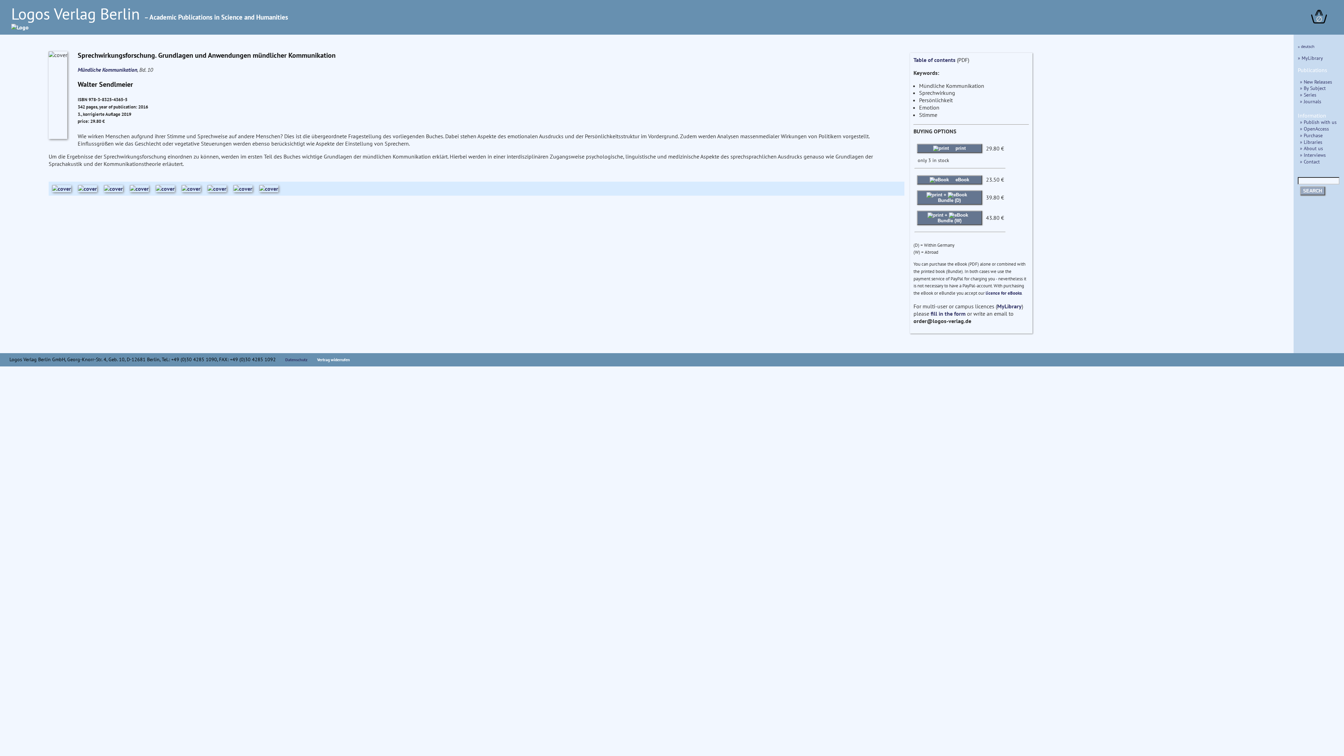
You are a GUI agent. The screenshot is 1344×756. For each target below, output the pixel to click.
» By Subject (1313, 88)
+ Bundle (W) (949, 217)
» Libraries (1311, 142)
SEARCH (1312, 191)
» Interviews (1313, 155)
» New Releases (1316, 81)
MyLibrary (1009, 306)
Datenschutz (296, 359)
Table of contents (934, 59)
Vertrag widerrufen (333, 359)
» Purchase (1311, 135)
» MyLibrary (1310, 58)
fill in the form (948, 313)
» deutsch (1306, 46)
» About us (1311, 148)
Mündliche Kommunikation (107, 69)
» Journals (1310, 101)
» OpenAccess (1314, 128)
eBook (961, 179)
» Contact (1310, 161)
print (960, 148)
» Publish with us (1318, 122)
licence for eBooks (1004, 293)
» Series (1308, 94)
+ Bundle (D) (949, 197)
